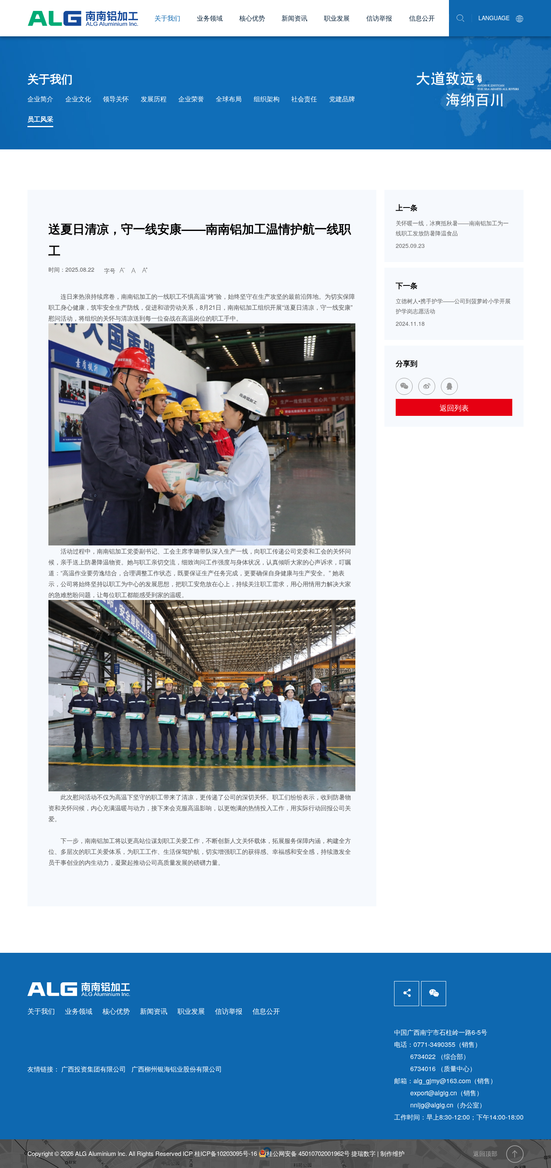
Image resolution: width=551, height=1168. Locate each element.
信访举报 (379, 18)
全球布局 (229, 98)
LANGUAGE (501, 18)
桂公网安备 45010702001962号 (308, 1153)
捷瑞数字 (363, 1153)
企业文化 (78, 98)
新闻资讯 (294, 18)
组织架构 (267, 98)
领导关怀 (116, 98)
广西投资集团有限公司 (93, 1069)
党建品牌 (342, 98)
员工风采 (40, 119)
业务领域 (210, 18)
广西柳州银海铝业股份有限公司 (176, 1069)
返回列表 (454, 407)
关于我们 (167, 18)
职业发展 (337, 18)
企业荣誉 (191, 98)
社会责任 (304, 98)
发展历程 (154, 98)
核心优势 (252, 18)
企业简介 (40, 98)
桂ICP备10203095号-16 (225, 1153)
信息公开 (422, 18)
